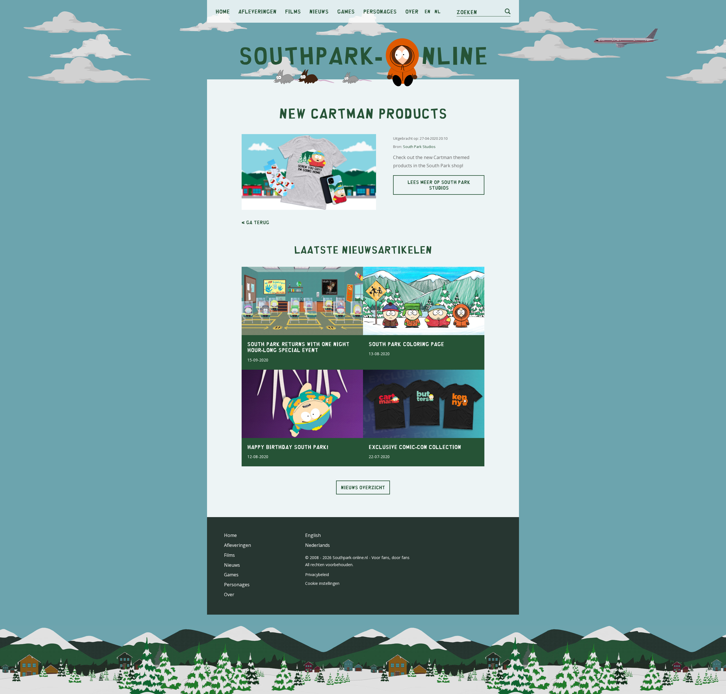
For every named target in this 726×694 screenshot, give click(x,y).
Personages (380, 11)
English (313, 535)
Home (223, 11)
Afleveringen (257, 11)
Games (346, 11)
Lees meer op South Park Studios (439, 185)
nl (437, 11)
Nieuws (319, 11)
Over (411, 11)
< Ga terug (255, 222)
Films (293, 11)
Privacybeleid (317, 574)
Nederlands (317, 545)
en (427, 11)
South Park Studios (419, 146)
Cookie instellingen (322, 583)
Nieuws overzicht (363, 487)
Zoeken (467, 11)
